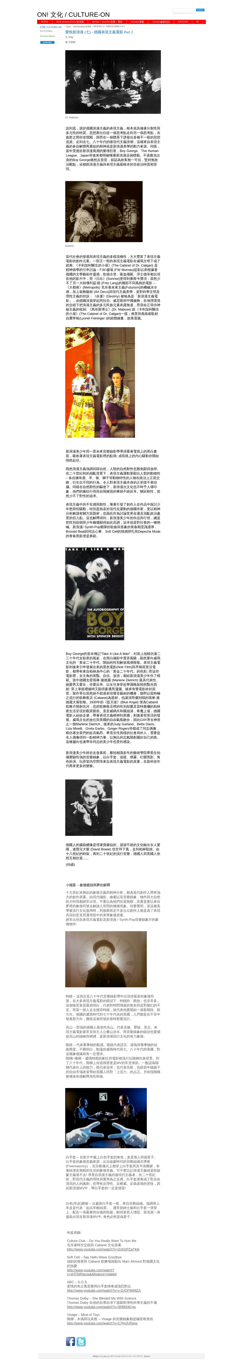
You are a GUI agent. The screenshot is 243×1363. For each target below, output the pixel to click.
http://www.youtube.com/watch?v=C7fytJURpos (102, 1323)
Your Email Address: (47, 36)
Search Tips (191, 13)
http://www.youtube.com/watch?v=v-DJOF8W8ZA (104, 1290)
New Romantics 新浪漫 (82, 26)
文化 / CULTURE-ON (73, 14)
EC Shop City (105, 1356)
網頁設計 (96, 1356)
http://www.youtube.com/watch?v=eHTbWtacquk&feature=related (92, 1272)
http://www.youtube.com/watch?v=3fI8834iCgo (101, 1307)
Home (68, 26)
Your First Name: (46, 31)
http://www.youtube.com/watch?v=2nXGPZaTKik (103, 1249)
